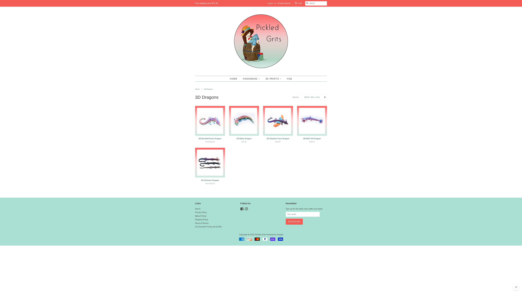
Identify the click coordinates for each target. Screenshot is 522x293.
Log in (270, 3)
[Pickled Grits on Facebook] (241, 209)
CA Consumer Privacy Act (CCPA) (208, 226)
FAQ (289, 79)
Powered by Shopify (274, 234)
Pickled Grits (260, 234)
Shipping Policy (201, 219)
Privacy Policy (201, 212)
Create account (284, 3)
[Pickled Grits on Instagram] (246, 209)
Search (198, 209)
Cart (300, 3)
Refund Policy (200, 216)
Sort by (296, 97)
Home (233, 79)
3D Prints (272, 79)
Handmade (250, 79)
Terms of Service (201, 223)
